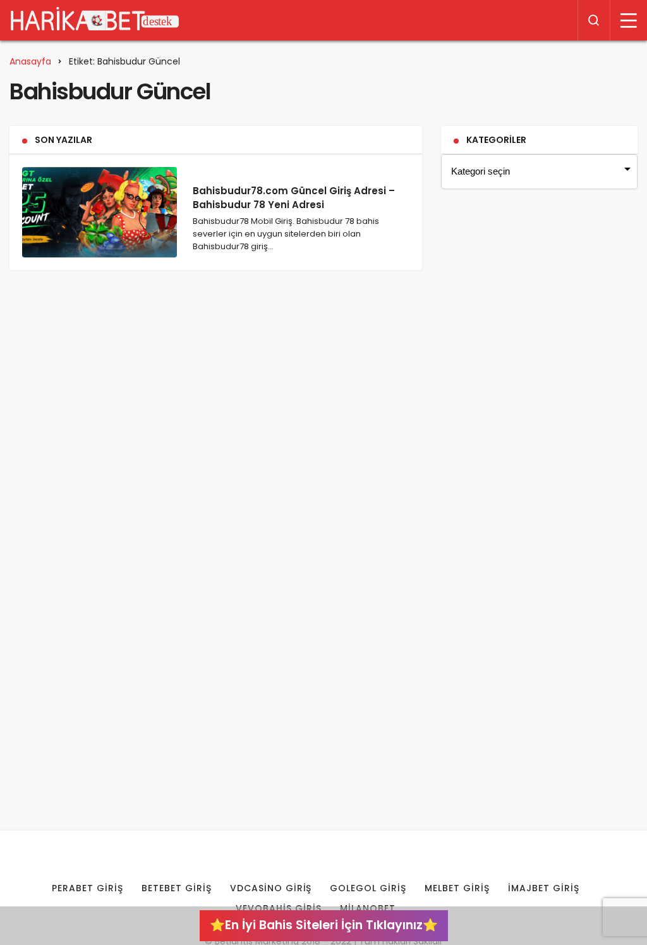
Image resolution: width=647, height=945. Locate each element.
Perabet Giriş (87, 888)
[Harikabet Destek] (94, 20)
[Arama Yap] (594, 20)
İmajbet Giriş (543, 888)
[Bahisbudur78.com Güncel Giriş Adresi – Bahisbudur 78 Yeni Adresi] (99, 212)
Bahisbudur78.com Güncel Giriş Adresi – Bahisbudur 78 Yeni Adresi (294, 197)
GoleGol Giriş (368, 888)
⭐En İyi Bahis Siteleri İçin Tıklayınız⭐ (324, 925)
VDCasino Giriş (271, 888)
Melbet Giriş (457, 888)
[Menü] (628, 20)
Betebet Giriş (177, 888)
